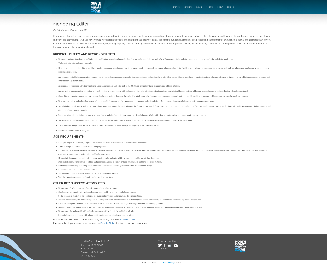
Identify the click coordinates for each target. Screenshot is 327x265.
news (199, 7)
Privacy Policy (168, 262)
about (220, 7)
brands (176, 7)
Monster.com (127, 219)
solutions (188, 7)
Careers (162, 248)
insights (209, 7)
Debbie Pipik (107, 223)
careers (230, 7)
